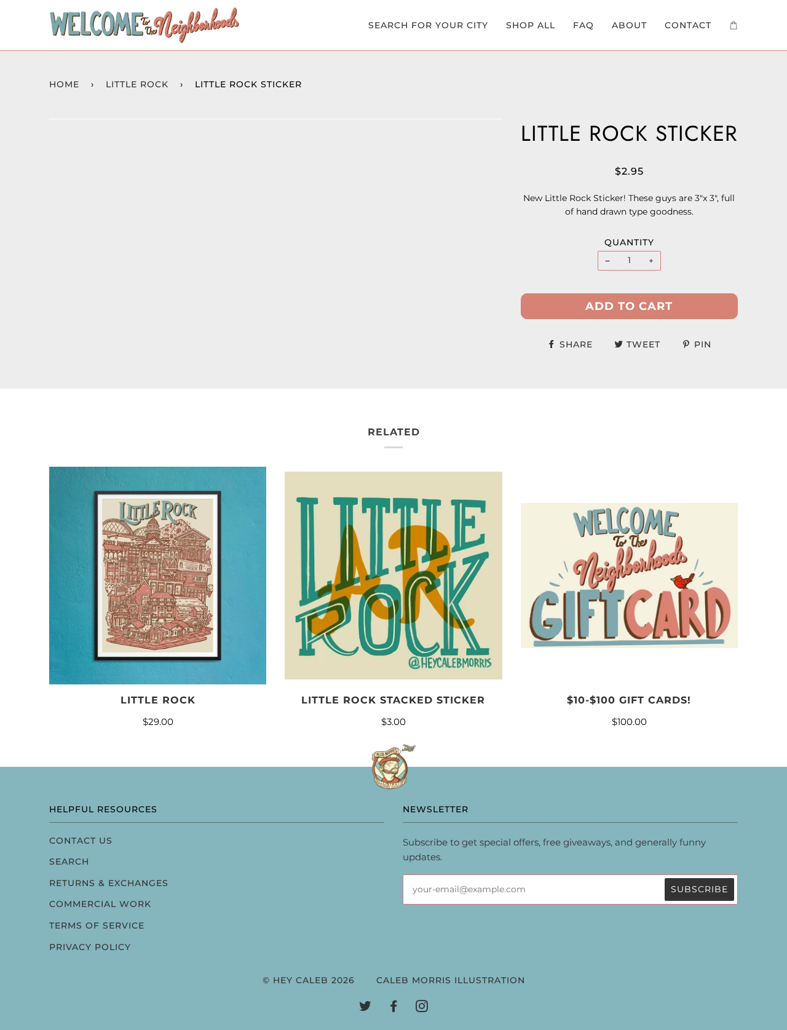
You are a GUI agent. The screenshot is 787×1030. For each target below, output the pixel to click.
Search (69, 861)
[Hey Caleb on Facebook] (393, 1007)
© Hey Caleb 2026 (309, 980)
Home (64, 84)
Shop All (530, 25)
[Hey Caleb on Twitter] (365, 1007)
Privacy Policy (90, 947)
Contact (688, 25)
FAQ (583, 25)
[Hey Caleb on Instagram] (422, 1007)
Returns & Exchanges (108, 883)
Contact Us (81, 840)
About (629, 25)
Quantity (629, 242)
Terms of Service (96, 925)
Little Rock (137, 84)
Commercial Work (100, 903)
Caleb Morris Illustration (450, 980)
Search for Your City (428, 25)
